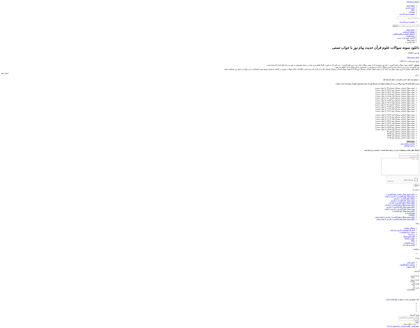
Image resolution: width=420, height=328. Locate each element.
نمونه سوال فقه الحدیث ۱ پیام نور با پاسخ (400, 196)
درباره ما (411, 234)
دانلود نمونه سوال (413, 57)
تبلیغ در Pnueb (410, 238)
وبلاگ (413, 10)
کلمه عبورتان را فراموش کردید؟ (398, 326)
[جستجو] (418, 18)
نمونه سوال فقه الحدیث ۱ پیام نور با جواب (400, 209)
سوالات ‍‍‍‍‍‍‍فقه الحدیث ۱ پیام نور (404, 198)
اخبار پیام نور (410, 8)
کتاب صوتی (410, 267)
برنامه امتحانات (409, 146)
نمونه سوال (411, 141)
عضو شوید (415, 326)
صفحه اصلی (410, 6)
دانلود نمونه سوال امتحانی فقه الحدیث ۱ (400, 194)
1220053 (412, 215)
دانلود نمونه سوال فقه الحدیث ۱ (403, 211)
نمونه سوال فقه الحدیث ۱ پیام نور (403, 200)
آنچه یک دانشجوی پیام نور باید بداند (402, 230)
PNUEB (394, 299)
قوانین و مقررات (409, 245)
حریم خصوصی (409, 243)
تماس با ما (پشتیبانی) (407, 232)
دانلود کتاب (411, 262)
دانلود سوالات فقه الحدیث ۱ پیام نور (402, 203)
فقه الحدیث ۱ (410, 213)
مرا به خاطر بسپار (409, 324)
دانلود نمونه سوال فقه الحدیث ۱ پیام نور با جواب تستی (395, 219)
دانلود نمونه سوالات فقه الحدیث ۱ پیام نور (400, 205)
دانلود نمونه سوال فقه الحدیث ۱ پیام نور (400, 207)
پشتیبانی (412, 12)
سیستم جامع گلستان (407, 265)
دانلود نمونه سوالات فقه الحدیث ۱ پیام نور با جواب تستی (395, 217)
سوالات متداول (409, 228)
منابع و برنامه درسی (407, 143)
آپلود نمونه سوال (409, 236)
